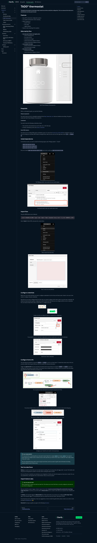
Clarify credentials (40, 127)
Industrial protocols (46, 528)
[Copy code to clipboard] (73, 218)
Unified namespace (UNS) (47, 536)
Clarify (16, 516)
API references (31, 522)
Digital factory (45, 520)
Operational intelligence (47, 532)
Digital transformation (46, 522)
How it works (17, 518)
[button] (8, 8)
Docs (29, 516)
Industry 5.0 (44, 530)
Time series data (45, 534)
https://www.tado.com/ (49, 116)
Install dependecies (80, 11)
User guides (30, 518)
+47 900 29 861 (59, 530)
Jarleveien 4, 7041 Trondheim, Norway (64, 532)
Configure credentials (81, 14)
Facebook (58, 536)
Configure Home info (80, 16)
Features (78, 6)
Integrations (17, 522)
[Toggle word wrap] (71, 218)
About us (17, 524)
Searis (19, 538)
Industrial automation (46, 526)
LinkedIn (63, 536)
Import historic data (80, 19)
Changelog (17, 526)
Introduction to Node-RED (57, 132)
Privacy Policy (23, 538)
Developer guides (32, 520)
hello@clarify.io (29, 500)
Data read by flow (80, 8)
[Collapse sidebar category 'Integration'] (14, 10)
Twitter (68, 536)
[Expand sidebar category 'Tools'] (14, 49)
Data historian (45, 518)
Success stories (18, 520)
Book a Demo (79, 517)
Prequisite (79, 9)
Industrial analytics (46, 524)
